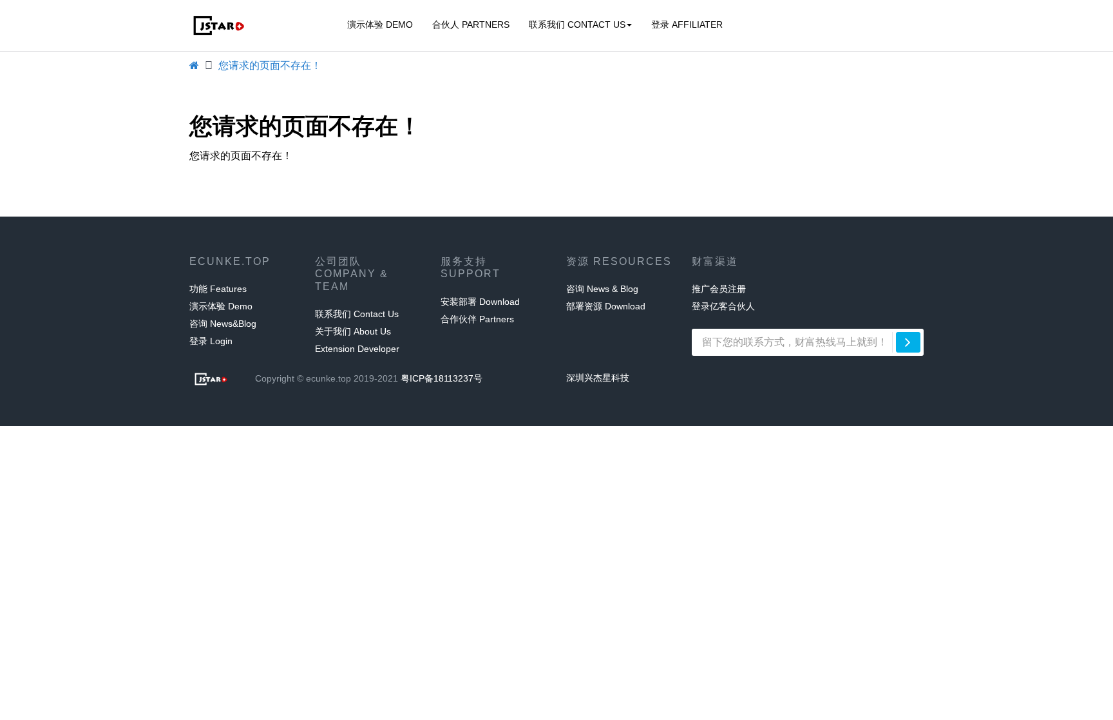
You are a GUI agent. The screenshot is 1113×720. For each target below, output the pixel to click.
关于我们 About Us (353, 331)
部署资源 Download (605, 306)
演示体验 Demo (380, 24)
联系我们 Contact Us (577, 24)
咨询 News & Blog (602, 289)
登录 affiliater (687, 24)
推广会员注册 (719, 289)
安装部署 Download (480, 302)
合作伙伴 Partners (477, 319)
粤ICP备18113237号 (441, 378)
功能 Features (218, 289)
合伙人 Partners (470, 24)
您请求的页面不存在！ (269, 65)
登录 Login (211, 341)
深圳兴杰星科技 (597, 378)
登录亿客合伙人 (723, 306)
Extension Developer (357, 349)
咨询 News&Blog (222, 323)
